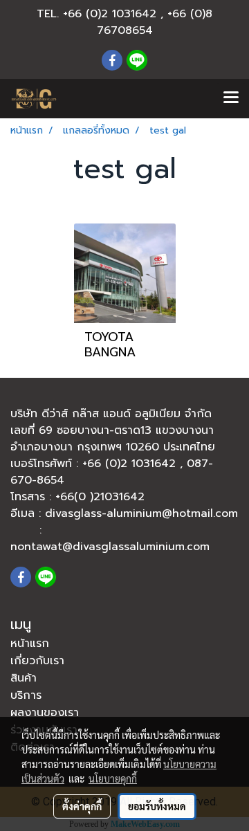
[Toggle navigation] (231, 98)
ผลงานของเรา (44, 712)
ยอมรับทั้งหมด (157, 806)
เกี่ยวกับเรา (37, 660)
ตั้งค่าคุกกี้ (82, 806)
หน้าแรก (29, 643)
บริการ (26, 695)
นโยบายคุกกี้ (113, 778)
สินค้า (23, 678)
